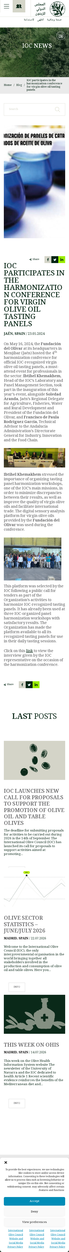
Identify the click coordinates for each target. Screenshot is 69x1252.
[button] (6, 1162)
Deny (34, 1211)
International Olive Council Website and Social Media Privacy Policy (57, 1239)
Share (36, 260)
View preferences (34, 1222)
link (29, 651)
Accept (34, 1201)
